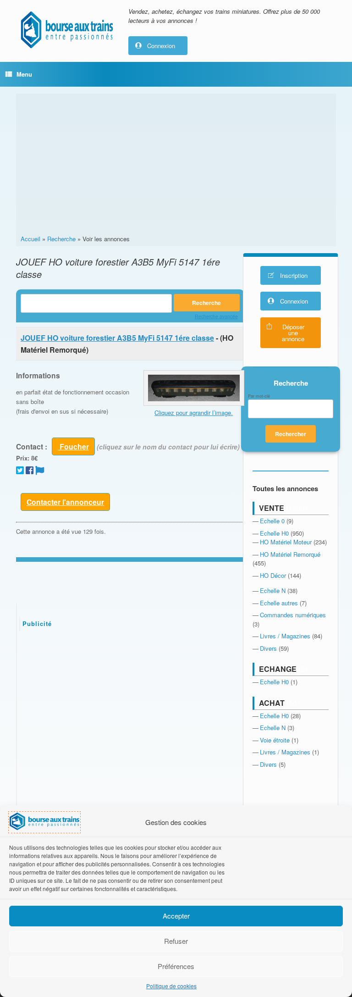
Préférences (176, 966)
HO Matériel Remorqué (290, 554)
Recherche (61, 238)
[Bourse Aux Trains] (66, 30)
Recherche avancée (216, 316)
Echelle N (273, 590)
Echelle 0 (272, 520)
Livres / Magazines (285, 635)
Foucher (73, 446)
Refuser (176, 941)
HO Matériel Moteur (286, 541)
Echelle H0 (274, 533)
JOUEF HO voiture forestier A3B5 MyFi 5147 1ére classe (117, 337)
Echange (278, 669)
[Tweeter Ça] (20, 470)
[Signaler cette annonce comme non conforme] (39, 470)
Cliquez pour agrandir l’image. (193, 412)
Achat (272, 703)
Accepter (176, 915)
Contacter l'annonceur (65, 502)
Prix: (22, 458)
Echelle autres (279, 602)
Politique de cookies (171, 986)
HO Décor (273, 575)
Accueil (30, 238)
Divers (268, 648)
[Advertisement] (176, 165)
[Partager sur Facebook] (29, 470)
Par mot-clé (259, 396)
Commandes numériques (293, 614)
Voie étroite (275, 740)
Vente (271, 508)
